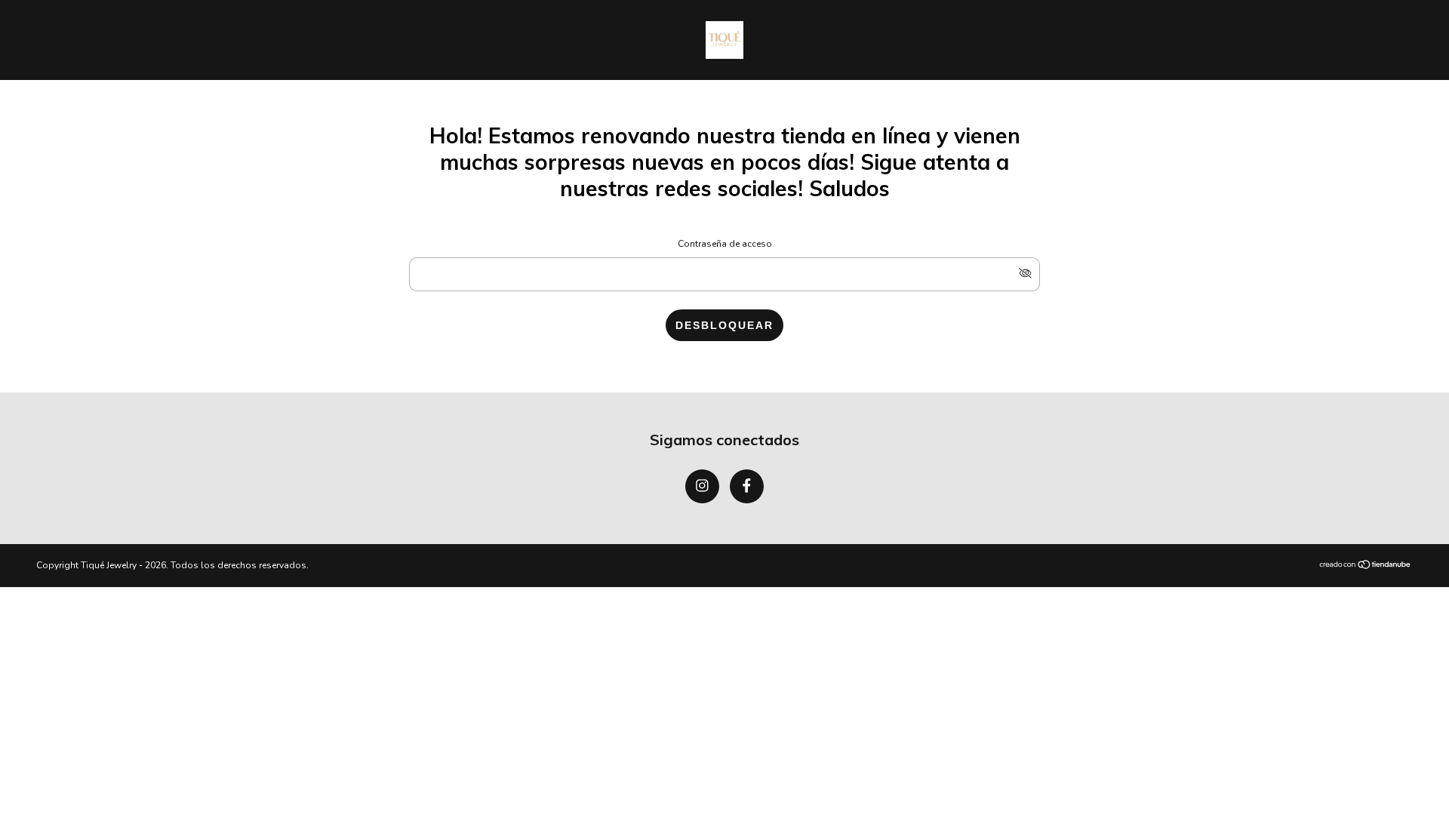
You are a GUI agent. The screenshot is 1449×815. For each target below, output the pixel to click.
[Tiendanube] (1365, 566)
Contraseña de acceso (725, 244)
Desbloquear (724, 325)
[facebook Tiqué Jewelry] (747, 486)
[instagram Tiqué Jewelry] (702, 486)
